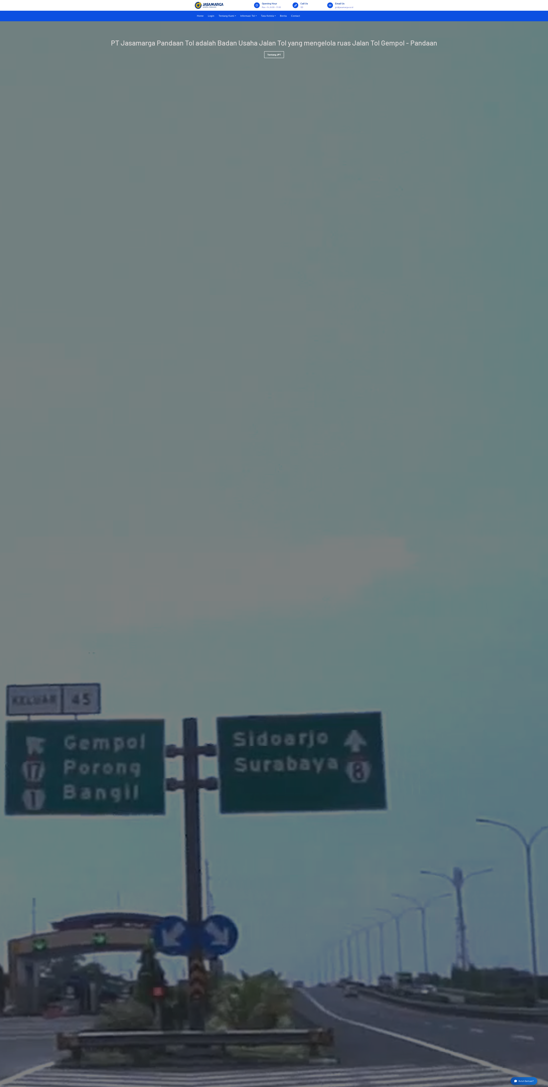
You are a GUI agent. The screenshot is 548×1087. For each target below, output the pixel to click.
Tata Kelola (267, 16)
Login (211, 16)
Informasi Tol (247, 16)
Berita (283, 16)
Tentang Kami (226, 16)
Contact (295, 16)
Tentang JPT (274, 54)
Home (200, 16)
